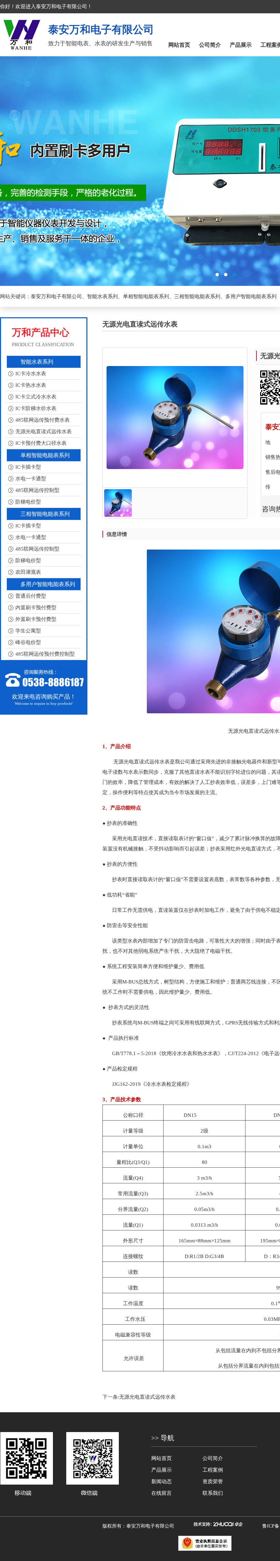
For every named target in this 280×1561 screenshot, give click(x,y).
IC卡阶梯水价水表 (35, 408)
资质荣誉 (212, 1481)
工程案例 (212, 1470)
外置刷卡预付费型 (35, 619)
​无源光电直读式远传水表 (147, 1397)
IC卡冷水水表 (30, 373)
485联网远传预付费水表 (42, 420)
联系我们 (212, 1493)
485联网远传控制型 (37, 490)
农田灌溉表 (28, 572)
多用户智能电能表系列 (251, 296)
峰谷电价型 (28, 642)
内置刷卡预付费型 (35, 607)
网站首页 (179, 45)
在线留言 (161, 1493)
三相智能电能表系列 (197, 296)
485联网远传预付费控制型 (45, 654)
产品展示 (241, 45)
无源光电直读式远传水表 (43, 431)
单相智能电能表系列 (146, 296)
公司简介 (210, 45)
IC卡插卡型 (28, 467)
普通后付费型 (30, 596)
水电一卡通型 (30, 478)
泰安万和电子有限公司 (56, 296)
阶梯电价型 (28, 502)
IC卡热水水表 (30, 385)
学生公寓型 (28, 630)
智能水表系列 (102, 296)
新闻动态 (161, 1481)
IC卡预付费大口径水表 (41, 443)
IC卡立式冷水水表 (35, 396)
